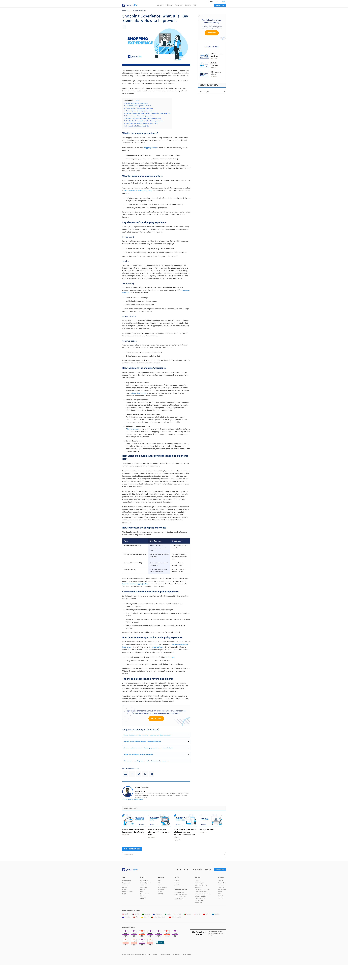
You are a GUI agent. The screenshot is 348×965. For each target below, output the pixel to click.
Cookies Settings (187, 954)
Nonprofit (177, 883)
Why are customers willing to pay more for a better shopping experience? (146, 761)
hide (137, 100)
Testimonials (221, 887)
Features (188, 5)
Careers (220, 891)
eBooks (160, 885)
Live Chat (208, 869)
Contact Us (221, 898)
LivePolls (142, 896)
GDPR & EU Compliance (200, 896)
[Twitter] (138, 774)
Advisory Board (222, 889)
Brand (219, 893)
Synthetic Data (198, 902)
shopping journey (150, 148)
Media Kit (220, 896)
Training (160, 891)
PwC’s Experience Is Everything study (138, 191)
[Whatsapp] (145, 774)
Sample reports (126, 883)
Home (124, 10)
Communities (143, 887)
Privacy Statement (165, 954)
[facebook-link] (177, 869)
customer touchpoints (137, 393)
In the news (221, 885)
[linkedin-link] (184, 869)
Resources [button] (178, 5)
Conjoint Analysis (199, 883)
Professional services (127, 891)
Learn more (212, 33)
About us (220, 880)
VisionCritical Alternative (180, 896)
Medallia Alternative (179, 899)
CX (129, 10)
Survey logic (125, 885)
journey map (170, 657)
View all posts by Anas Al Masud (132, 799)
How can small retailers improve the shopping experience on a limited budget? (148, 748)
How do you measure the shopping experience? (139, 754)
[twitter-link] (180, 869)
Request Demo (156, 718)
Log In (223, 1)
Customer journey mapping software (135, 584)
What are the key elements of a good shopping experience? (142, 741)
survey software (157, 647)
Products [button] (159, 5)
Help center (198, 869)
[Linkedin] (125, 774)
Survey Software (144, 880)
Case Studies (161, 889)
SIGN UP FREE (220, 5)
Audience (142, 889)
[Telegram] (151, 774)
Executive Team (222, 883)
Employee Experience (200, 898)
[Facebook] (132, 774)
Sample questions (126, 880)
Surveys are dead (207, 829)
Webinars (160, 893)
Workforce (142, 885)
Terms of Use (176, 954)
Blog (159, 880)
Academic (177, 885)
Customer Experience (139, 10)
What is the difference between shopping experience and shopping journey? (147, 735)
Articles (160, 883)
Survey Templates (162, 887)
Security (124, 893)
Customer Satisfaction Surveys (202, 889)
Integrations (125, 889)
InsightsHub (143, 898)
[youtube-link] (187, 869)
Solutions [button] (169, 5)
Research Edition (144, 893)
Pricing (195, 5)
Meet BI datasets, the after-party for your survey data (159, 832)
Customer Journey (199, 900)
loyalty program (133, 429)
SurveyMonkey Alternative (181, 894)
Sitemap (155, 954)
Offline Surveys (198, 887)
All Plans (177, 880)
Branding (124, 887)
